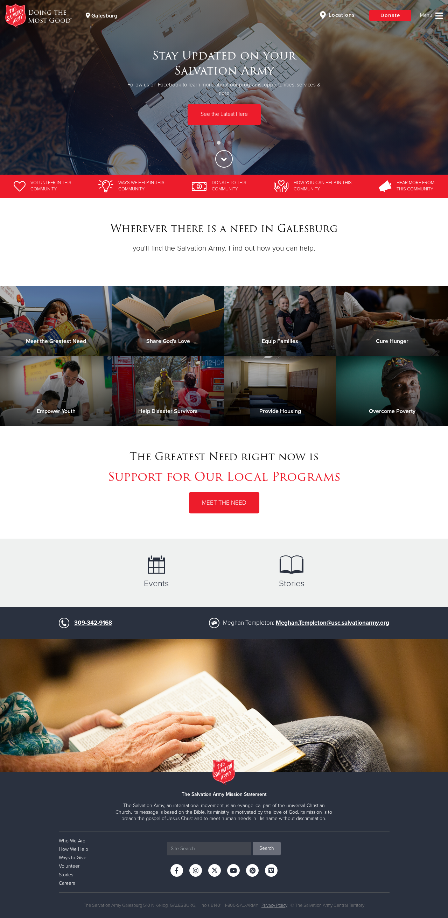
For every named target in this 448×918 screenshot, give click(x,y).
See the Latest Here (224, 114)
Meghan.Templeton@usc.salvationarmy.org (332, 622)
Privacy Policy (274, 905)
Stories (291, 584)
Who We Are (72, 841)
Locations (341, 15)
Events (156, 584)
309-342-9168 (93, 622)
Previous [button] (17, 87)
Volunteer (69, 866)
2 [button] (229, 143)
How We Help (73, 849)
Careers (67, 883)
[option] (224, 87)
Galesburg (103, 15)
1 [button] (218, 143)
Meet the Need (224, 502)
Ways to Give (72, 858)
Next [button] (430, 87)
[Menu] (431, 16)
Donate (390, 15)
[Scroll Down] (224, 159)
